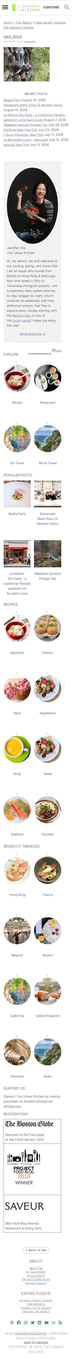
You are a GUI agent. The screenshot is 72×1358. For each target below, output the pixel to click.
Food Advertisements (38, 354)
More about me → (32, 334)
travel (16, 320)
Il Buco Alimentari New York (23, 135)
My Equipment (36, 1271)
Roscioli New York (16, 145)
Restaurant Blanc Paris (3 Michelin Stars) (33, 105)
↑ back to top (36, 1250)
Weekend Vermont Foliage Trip (25, 125)
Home (8, 22)
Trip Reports (36, 1304)
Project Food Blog (36, 1279)
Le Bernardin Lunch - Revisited (26, 140)
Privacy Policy (36, 1283)
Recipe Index (21, 315)
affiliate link (12, 1106)
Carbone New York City (20, 130)
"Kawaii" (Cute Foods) (36, 1307)
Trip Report (24, 22)
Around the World (36, 1311)
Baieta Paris (12, 100)
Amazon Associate (30, 1333)
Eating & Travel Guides (36, 1300)
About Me (36, 1268)
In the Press (36, 1275)
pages (26, 320)
